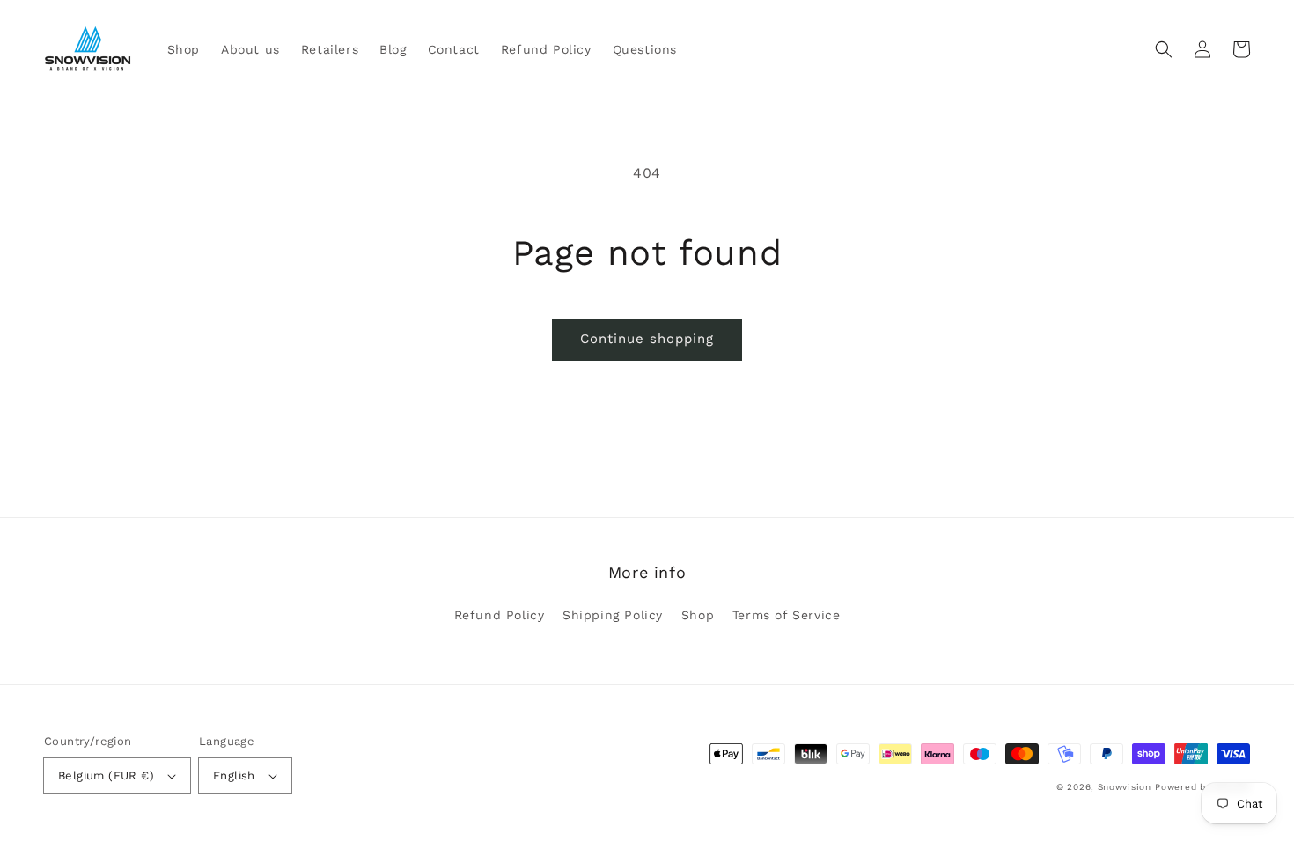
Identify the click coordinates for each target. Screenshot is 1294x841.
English (234, 775)
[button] (1163, 49)
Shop (697, 615)
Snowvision (1124, 787)
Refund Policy (499, 615)
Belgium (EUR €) (106, 775)
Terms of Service (786, 615)
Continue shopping (647, 339)
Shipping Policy (612, 615)
